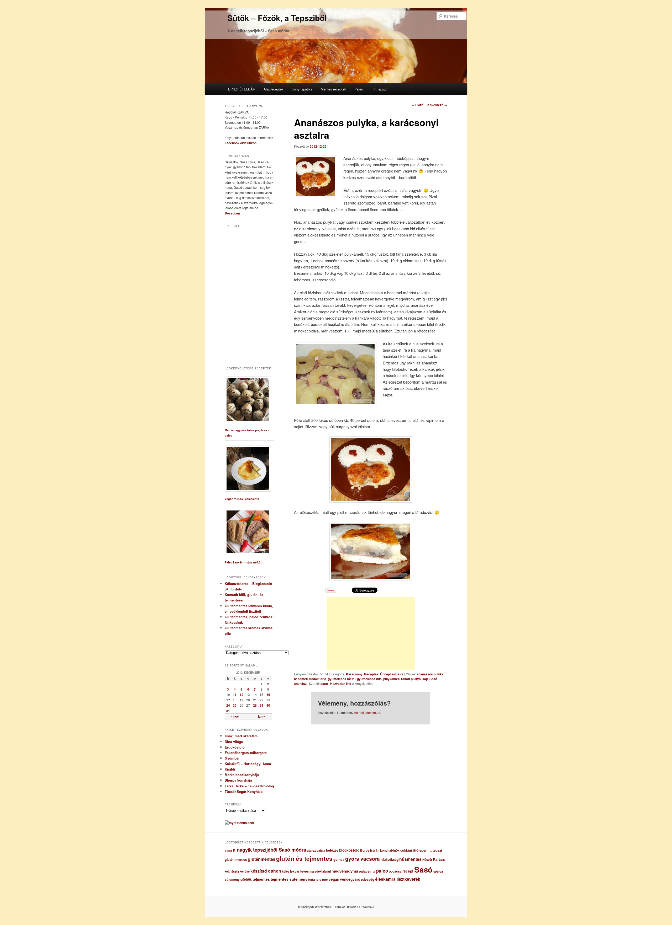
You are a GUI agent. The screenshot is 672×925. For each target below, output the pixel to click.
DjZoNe (351, 907)
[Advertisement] (371, 633)
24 (228, 705)
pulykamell (391, 678)
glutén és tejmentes (304, 858)
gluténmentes (261, 859)
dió (416, 850)
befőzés (332, 850)
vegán (334, 879)
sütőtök (246, 879)
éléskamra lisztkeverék (397, 879)
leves (304, 871)
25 (235, 705)
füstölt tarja (317, 678)
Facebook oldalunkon (240, 143)
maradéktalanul (320, 871)
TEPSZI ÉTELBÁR (240, 89)
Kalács (439, 859)
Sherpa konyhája (238, 780)
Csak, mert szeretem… (243, 735)
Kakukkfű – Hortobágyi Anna (248, 763)
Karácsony (354, 674)
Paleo (358, 89)
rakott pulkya (411, 678)
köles (285, 871)
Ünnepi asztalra (391, 674)
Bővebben (232, 213)
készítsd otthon (265, 871)
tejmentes (261, 879)
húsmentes (410, 859)
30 (268, 705)
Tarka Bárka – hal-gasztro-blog (249, 785)
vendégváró (350, 879)
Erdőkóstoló (235, 747)
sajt (425, 678)
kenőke (245, 871)
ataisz (311, 850)
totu (318, 879)
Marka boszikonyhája (242, 774)
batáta (321, 850)
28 (255, 705)
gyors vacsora (362, 858)
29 (261, 705)
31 (228, 710)
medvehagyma (345, 871)
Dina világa (234, 741)
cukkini (406, 850)
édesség (367, 879)
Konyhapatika (302, 89)
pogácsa (395, 871)
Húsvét (427, 859)
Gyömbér (232, 758)
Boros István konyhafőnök (380, 850)
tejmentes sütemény (289, 879)
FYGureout (367, 907)
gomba (338, 859)
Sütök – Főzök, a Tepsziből (277, 17)
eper (423, 850)
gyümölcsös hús (369, 678)
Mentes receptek (333, 89)
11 (235, 694)
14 (255, 694)
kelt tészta (232, 871)
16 (268, 694)
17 (228, 700)
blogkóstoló (349, 850)
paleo (382, 871)
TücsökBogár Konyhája (243, 791)
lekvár (295, 871)
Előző (417, 105)
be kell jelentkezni (367, 712)
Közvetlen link (341, 683)
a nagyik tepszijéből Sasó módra (269, 849)
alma (228, 850)
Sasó (423, 869)
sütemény (232, 879)
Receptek (371, 674)
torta (311, 879)
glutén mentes (236, 859)
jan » (261, 716)
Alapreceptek (274, 89)
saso (324, 683)
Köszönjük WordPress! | (322, 906)
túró (325, 879)
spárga (438, 871)
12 (241, 694)
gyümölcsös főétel (341, 678)
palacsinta (367, 871)
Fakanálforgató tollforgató (246, 752)
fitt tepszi (434, 850)
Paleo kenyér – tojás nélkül (243, 562)
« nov (235, 716)
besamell (301, 678)
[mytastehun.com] (239, 822)
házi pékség (389, 859)
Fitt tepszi (379, 89)
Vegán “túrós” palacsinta (242, 499)
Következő (437, 105)
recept (407, 871)
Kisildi (230, 769)
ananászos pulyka (430, 674)
